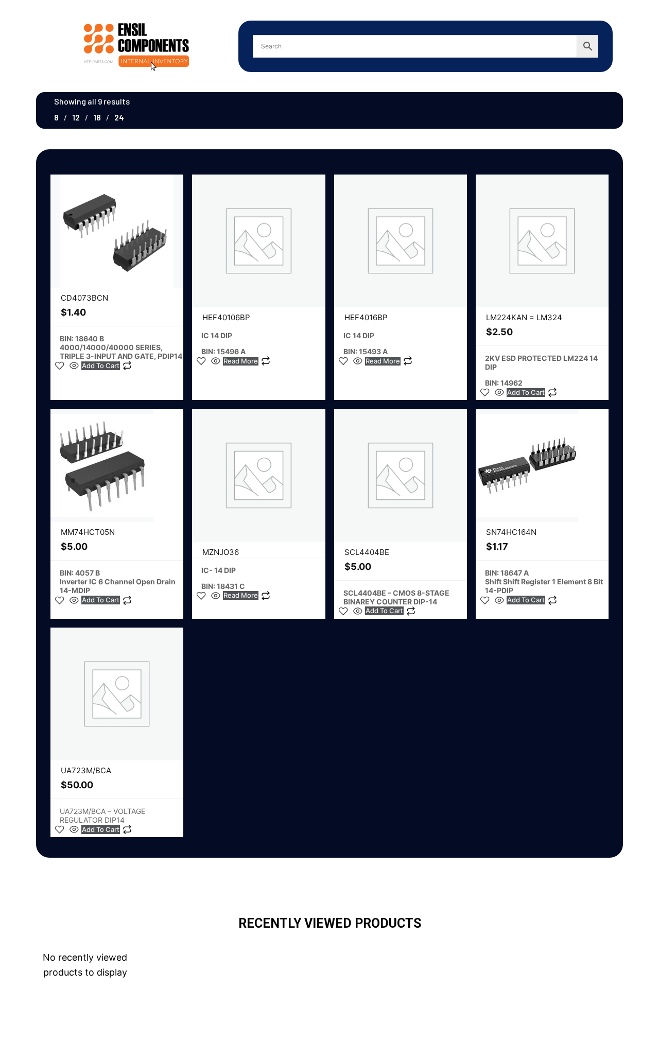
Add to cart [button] (100, 365)
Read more (240, 361)
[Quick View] (74, 365)
